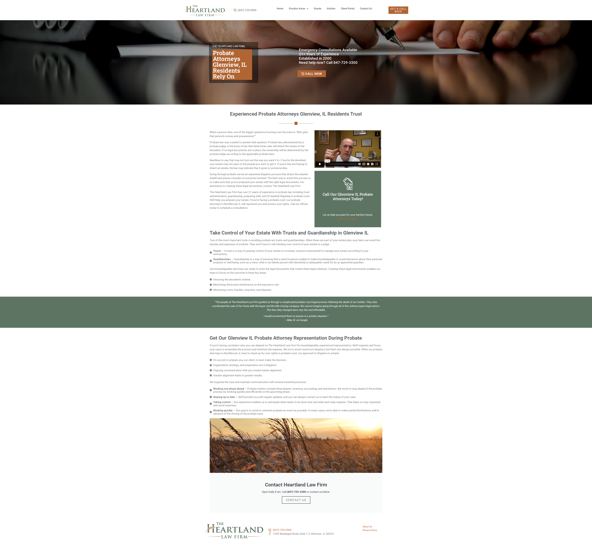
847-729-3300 (348, 218)
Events (317, 8)
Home (280, 8)
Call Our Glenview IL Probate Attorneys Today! (348, 196)
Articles (331, 8)
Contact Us (366, 8)
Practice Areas (297, 8)
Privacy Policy (370, 530)
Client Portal (347, 8)
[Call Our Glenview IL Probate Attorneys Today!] (348, 183)
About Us (367, 526)
